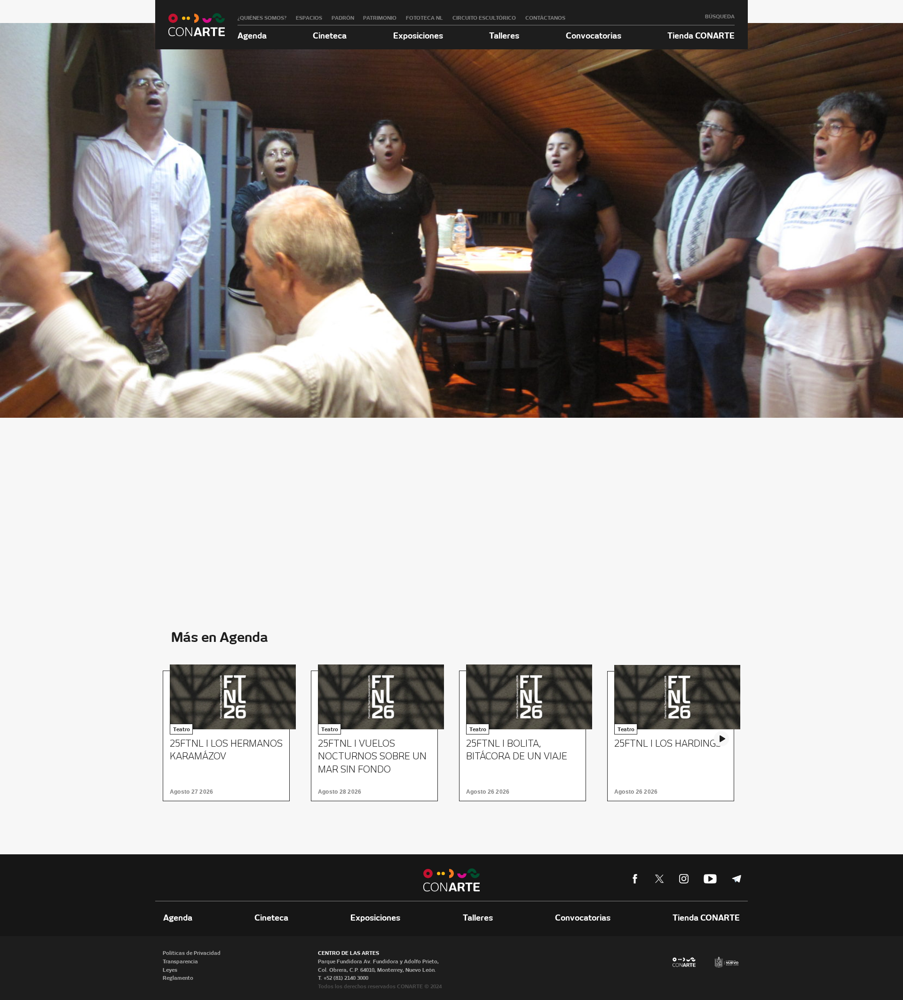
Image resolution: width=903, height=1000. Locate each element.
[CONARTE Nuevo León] (196, 24)
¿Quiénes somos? (262, 18)
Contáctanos (545, 18)
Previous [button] (181, 738)
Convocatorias (593, 35)
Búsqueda (720, 16)
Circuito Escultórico (484, 18)
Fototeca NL (424, 18)
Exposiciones (418, 35)
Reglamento (178, 978)
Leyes (170, 970)
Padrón (343, 18)
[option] (229, 735)
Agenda (252, 35)
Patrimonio (379, 18)
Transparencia (180, 961)
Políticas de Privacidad (192, 953)
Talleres (504, 35)
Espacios (309, 18)
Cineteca (330, 35)
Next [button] (721, 738)
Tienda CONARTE (701, 35)
